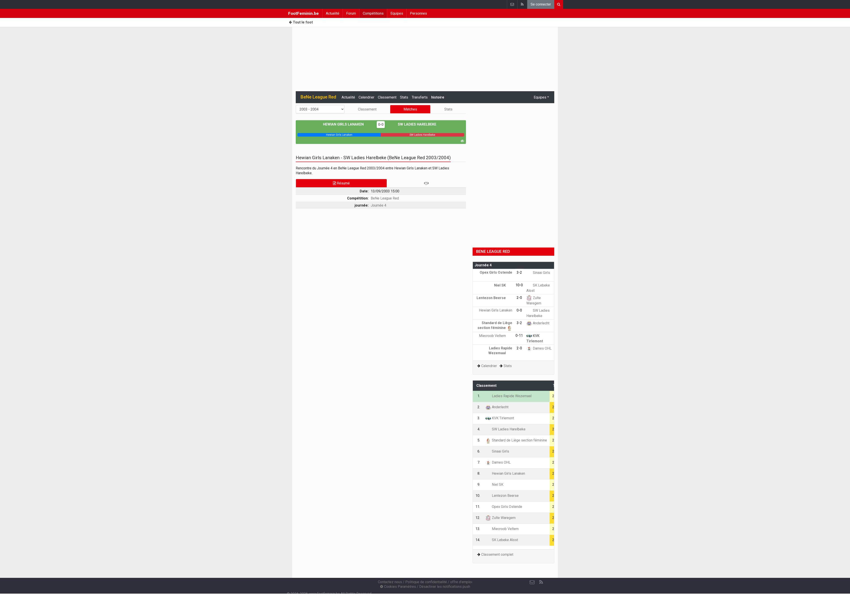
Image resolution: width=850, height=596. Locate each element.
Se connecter (541, 4)
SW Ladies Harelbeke (416, 124)
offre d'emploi (461, 582)
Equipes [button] (540, 97)
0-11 (519, 335)
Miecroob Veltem (493, 336)
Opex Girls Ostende (506, 507)
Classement (387, 97)
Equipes (396, 13)
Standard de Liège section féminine (519, 440)
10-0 (519, 285)
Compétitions (373, 13)
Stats (404, 97)
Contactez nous (390, 582)
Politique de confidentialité (426, 582)
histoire (437, 97)
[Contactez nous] (512, 4)
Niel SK (500, 285)
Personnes (418, 13)
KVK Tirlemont (502, 418)
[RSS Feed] (522, 4)
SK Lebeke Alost (504, 540)
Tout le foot (302, 22)
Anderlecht (540, 323)
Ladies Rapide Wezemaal (511, 396)
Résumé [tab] (343, 183)
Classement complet (497, 554)
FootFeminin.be (303, 13)
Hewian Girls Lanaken (344, 124)
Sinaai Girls (541, 273)
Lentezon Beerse (492, 298)
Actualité (332, 13)
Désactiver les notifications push (444, 586)
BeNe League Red (385, 198)
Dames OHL (542, 348)
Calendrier (366, 97)
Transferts (420, 97)
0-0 (380, 124)
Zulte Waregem (503, 518)
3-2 (519, 272)
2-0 (519, 298)
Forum (351, 13)
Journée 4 (378, 205)
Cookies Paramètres (399, 586)
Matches (410, 109)
